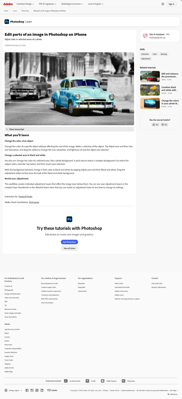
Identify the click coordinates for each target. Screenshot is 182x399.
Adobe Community (121, 291)
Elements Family (10, 309)
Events (7, 341)
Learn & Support (94, 4)
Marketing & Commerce (71, 4)
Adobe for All (9, 368)
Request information (159, 287)
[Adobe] (8, 4)
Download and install (122, 287)
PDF (6, 301)
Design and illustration (12, 294)
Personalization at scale (49, 283)
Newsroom (8, 345)
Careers (7, 337)
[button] (163, 4)
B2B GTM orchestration (49, 299)
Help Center (119, 283)
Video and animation (12, 298)
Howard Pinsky (25, 196)
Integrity (8, 364)
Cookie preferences (128, 390)
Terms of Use (114, 390)
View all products (11, 317)
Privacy (105, 390)
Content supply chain (48, 287)
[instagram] (32, 390)
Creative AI (8, 286)
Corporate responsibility (13, 348)
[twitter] (37, 390)
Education (81, 283)
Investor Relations (11, 352)
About (7, 333)
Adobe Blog (9, 372)
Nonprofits (81, 287)
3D (6, 305)
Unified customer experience (51, 291)
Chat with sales (157, 283)
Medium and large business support (127, 299)
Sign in (171, 4)
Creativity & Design (24, 4)
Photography (9, 290)
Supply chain (9, 356)
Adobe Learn (119, 295)
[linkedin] (42, 390)
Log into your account (12, 329)
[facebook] (27, 390)
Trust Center (9, 360)
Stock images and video (13, 313)
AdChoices (173, 394)
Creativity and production (50, 295)
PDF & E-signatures (46, 4)
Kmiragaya (34, 202)
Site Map (173, 390)
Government (82, 291)
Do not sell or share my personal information (152, 390)
